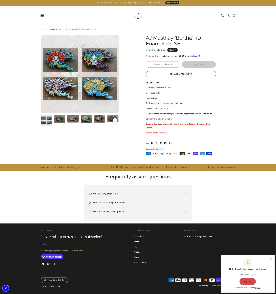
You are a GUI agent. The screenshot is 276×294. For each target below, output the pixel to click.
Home (43, 29)
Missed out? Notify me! (181, 74)
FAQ (135, 246)
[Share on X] (156, 143)
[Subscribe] (103, 244)
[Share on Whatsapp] (165, 143)
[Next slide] (115, 120)
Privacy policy (216, 286)
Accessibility (139, 236)
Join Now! (171, 3)
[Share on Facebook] (152, 143)
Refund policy (203, 286)
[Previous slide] (44, 120)
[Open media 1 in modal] (114, 40)
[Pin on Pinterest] (161, 143)
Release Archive (55, 29)
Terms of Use (67, 250)
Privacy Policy (78, 250)
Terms (136, 257)
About (136, 241)
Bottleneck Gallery (54, 286)
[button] (42, 15)
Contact (137, 252)
